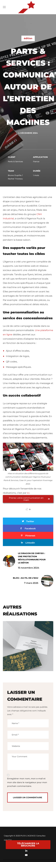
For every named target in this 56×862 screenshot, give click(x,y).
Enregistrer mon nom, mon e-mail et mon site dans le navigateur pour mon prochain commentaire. (27, 782)
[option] (28, 648)
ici (28, 493)
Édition (28, 38)
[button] (50, 7)
